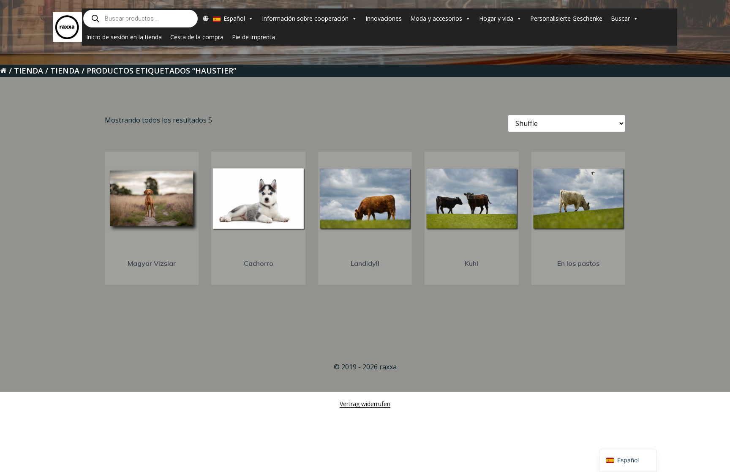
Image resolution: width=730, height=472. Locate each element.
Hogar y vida (496, 18)
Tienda (28, 70)
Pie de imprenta (253, 37)
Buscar (620, 18)
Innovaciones (383, 18)
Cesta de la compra (196, 37)
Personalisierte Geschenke (566, 18)
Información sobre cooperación (305, 18)
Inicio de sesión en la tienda (124, 37)
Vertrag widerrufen (365, 404)
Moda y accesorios (436, 18)
